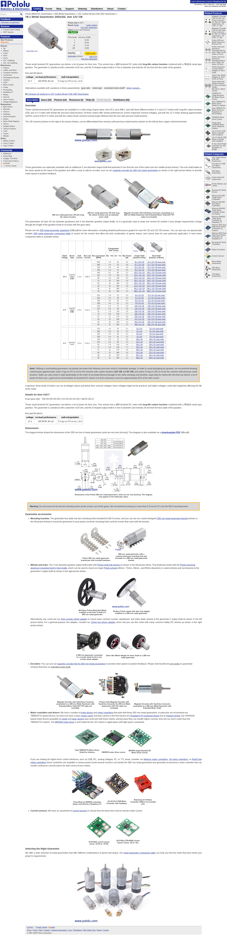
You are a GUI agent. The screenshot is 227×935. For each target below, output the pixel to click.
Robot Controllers (218, 250)
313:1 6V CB (139, 319)
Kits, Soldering (8, 60)
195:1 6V (139, 347)
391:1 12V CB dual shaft (156, 289)
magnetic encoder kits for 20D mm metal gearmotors (81, 664)
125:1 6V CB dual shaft (156, 309)
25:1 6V (139, 329)
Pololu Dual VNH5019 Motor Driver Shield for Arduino (218, 125)
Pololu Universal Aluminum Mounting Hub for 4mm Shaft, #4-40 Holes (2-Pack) (219, 50)
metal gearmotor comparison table (139, 853)
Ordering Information (59, 930)
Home (29, 930)
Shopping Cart (218, 1)
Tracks (6, 134)
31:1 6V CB (139, 298)
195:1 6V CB (139, 314)
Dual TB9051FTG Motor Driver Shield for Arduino (218, 103)
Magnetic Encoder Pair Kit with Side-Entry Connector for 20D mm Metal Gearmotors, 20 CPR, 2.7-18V (219, 33)
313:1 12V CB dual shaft (156, 286)
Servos (6, 124)
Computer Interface (10, 73)
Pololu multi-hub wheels (108, 565)
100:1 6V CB (139, 306)
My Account (201, 1)
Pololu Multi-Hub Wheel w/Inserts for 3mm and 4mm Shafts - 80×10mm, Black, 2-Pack (219, 86)
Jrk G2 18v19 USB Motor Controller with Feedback (219, 139)
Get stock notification (89, 28)
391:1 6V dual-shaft (156, 355)
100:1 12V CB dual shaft (156, 273)
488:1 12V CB (139, 291)
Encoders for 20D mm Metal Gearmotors (218, 165)
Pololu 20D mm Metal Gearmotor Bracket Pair (218, 42)
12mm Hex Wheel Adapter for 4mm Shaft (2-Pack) (219, 77)
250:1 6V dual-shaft (156, 350)
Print (31, 927)
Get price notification (89, 59)
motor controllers (105, 713)
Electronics (6, 65)
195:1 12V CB (139, 281)
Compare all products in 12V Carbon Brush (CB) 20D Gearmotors (58, 94)
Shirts (3, 138)
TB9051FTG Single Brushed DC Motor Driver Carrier (218, 96)
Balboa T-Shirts (9, 141)
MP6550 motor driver (64, 722)
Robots (4, 46)
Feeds (52, 927)
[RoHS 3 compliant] (73, 33)
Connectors (7, 75)
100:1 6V (139, 339)
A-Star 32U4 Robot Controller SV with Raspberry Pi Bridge (219, 146)
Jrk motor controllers (178, 759)
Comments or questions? (10, 22)
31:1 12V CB (139, 265)
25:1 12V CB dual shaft (156, 262)
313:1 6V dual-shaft (156, 353)
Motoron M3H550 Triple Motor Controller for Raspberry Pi (218, 219)
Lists (70, 930)
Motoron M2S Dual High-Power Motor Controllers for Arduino (219, 227)
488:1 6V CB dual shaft (156, 325)
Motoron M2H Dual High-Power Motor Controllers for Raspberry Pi (219, 236)
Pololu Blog (7, 156)
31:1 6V (139, 331)
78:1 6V (139, 337)
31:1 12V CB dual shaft (156, 265)
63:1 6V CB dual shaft (156, 301)
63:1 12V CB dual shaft (156, 267)
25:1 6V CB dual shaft (156, 295)
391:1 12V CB (139, 289)
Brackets (6, 109)
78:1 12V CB (139, 270)
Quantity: (71, 53)
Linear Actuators (9, 116)
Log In (193, 1)
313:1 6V (139, 353)
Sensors (6, 97)
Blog (41, 930)
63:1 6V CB (139, 301)
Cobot (5, 53)
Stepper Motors (9, 126)
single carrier (87, 716)
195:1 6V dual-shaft (156, 347)
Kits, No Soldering (10, 63)
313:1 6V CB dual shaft (156, 319)
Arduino (6, 68)
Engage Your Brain (10, 158)
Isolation (6, 80)
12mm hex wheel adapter (103, 622)
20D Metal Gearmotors (64, 14)
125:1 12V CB (139, 275)
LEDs (5, 82)
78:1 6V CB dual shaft (156, 303)
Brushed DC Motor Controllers (219, 243)
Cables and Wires (10, 70)
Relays (6, 95)
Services (5, 26)
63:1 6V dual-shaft (156, 334)
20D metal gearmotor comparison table (52, 233)
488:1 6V (139, 358)
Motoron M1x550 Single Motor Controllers (218, 197)
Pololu (76, 25)
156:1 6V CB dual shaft (156, 311)
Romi (5, 56)
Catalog (37, 9)
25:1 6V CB (139, 295)
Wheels (6, 136)
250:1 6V (139, 350)
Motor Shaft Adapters (11, 121)
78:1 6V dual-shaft (156, 337)
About (99, 930)
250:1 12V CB (139, 283)
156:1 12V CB (139, 278)
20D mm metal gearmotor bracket (172, 518)
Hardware (6, 114)
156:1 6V (139, 345)
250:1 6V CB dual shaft (156, 317)
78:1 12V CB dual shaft (156, 270)
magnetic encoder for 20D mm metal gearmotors (135, 170)
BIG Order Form (90, 930)
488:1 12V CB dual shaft (156, 291)
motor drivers (87, 713)
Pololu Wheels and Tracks (219, 185)
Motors (6, 119)
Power (5, 87)
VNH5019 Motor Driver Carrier (218, 118)
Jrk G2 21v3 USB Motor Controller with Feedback (218, 133)
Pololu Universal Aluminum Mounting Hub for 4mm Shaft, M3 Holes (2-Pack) (218, 60)
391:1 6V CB (139, 322)
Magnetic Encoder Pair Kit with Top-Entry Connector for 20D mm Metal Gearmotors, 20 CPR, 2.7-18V (219, 21)
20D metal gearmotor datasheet (54, 230)
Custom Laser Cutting (11, 30)
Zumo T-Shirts (8, 143)
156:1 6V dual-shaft (156, 345)
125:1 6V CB (139, 309)
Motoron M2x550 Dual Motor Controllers (218, 204)
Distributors (77, 930)
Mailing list (7, 154)
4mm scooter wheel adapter (74, 619)
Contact (106, 930)
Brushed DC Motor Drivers (219, 191)
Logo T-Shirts (8, 146)
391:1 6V (139, 355)
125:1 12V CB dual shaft (156, 275)
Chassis (6, 112)
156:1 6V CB (139, 311)
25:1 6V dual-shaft (156, 329)
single (65, 719)
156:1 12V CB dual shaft (156, 278)
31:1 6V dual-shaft (156, 331)
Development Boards (11, 78)
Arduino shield (173, 716)
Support (47, 930)
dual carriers (78, 719)
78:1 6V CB (139, 303)
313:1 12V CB (139, 286)
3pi (4, 48)
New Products (7, 40)
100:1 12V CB (139, 273)
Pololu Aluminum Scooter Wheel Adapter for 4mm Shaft (218, 69)
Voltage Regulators (10, 102)
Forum (35, 930)
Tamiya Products (9, 129)
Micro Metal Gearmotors (216, 262)
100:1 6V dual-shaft (156, 339)
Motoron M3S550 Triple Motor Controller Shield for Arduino (218, 211)
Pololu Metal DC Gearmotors (38, 14)
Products (5, 37)
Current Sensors (218, 256)
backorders (72, 56)
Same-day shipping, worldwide (215, 6)
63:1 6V (139, 334)
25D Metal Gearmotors (216, 269)
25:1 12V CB (139, 262)
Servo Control (8, 99)
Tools (5, 131)
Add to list (93, 57)
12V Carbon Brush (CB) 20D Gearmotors (97, 14)
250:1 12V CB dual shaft (156, 283)
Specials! (5, 42)
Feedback (6, 19)
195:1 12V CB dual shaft (156, 281)
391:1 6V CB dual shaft (156, 322)
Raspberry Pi (8, 92)
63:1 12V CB (139, 267)
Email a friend (42, 927)
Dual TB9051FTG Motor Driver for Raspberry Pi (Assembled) (218, 111)
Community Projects (11, 161)
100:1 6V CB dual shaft (156, 306)
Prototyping (7, 90)
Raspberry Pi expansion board (145, 716)
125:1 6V (139, 342)
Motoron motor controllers (156, 759)
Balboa (6, 51)
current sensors (80, 811)
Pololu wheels (110, 568)
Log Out (209, 1)
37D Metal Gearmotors (216, 275)
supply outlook (91, 25)
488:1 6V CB (139, 325)
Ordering (82, 9)
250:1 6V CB (139, 317)
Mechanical (6, 104)
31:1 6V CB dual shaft (156, 298)
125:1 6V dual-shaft (156, 342)
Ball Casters (8, 107)
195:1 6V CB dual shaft (156, 314)
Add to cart (90, 53)
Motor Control (8, 85)
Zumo (5, 58)
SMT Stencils (8, 32)
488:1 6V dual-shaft (156, 358)
